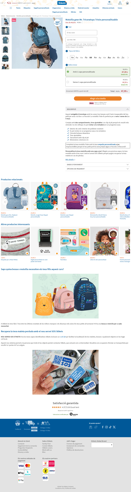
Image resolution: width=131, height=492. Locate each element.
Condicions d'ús (59, 488)
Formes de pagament (74, 444)
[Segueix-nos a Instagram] (106, 427)
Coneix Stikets (47, 446)
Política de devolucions (75, 450)
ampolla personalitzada (107, 144)
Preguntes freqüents (25, 448)
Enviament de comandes (75, 446)
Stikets (3, 16)
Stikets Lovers (47, 448)
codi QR (63, 337)
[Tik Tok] (110, 427)
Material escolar (10, 16)
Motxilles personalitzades (23, 16)
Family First (46, 444)
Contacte (21, 444)
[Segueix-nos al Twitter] (114, 427)
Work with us (47, 450)
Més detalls (70, 159)
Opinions (70, 448)
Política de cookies (70, 488)
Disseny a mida (23, 452)
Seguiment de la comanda (27, 446)
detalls (33, 3)
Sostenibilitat (23, 450)
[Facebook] (103, 427)
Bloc (44, 452)
